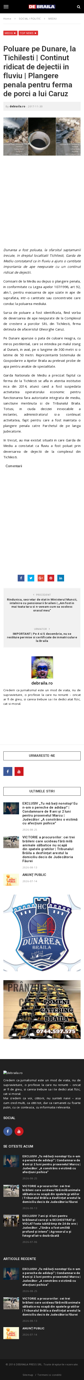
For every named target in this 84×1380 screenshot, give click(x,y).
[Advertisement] (42, 203)
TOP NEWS (27, 33)
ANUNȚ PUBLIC (34, 875)
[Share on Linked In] (60, 578)
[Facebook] (7, 771)
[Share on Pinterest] (50, 578)
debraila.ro (17, 106)
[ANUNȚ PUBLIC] (11, 880)
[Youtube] (19, 771)
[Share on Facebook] (21, 578)
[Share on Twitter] (31, 578)
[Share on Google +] (41, 578)
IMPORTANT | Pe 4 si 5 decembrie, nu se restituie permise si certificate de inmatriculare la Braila (42, 637)
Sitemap (28, 1374)
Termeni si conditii (49, 1374)
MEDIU (9, 33)
